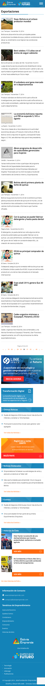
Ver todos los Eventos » (12, 522)
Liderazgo (7, 671)
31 (27, 349)
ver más (17, 551)
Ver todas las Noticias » (12, 433)
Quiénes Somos (7, 614)
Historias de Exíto (8, 632)
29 (21, 349)
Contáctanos (6, 617)
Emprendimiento (8, 621)
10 (8, 349)
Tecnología (7, 665)
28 (17, 349)
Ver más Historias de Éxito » (11, 581)
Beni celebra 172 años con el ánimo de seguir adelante (27, 52)
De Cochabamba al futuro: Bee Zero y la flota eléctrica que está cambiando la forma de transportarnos (27, 560)
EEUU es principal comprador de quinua (29, 252)
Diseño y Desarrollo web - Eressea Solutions (22, 684)
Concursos (6, 625)
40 (36, 349)
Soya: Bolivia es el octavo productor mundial (25, 20)
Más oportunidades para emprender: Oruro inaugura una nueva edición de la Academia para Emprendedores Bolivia (23, 482)
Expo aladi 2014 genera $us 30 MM (28, 284)
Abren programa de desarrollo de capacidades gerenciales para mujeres (28, 150)
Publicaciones (8, 674)
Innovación (8, 668)
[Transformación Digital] (17, 395)
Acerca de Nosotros (9, 610)
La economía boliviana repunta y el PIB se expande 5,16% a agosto (28, 116)
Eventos (5, 628)
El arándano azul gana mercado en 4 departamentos (28, 83)
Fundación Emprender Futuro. (31, 680)
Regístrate (9, 455)
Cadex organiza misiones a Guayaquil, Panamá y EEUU (26, 315)
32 (30, 349)
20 (12, 349)
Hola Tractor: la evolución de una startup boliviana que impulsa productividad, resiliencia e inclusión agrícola (27, 539)
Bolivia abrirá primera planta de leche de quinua (29, 183)
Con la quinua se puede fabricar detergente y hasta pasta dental (29, 218)
